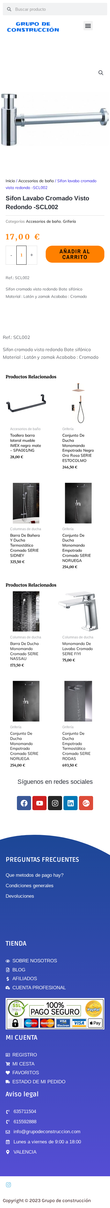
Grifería (69, 221)
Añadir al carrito (75, 254)
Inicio (10, 180)
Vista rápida (26, 419)
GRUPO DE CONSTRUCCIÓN (33, 27)
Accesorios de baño (36, 180)
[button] (88, 25)
